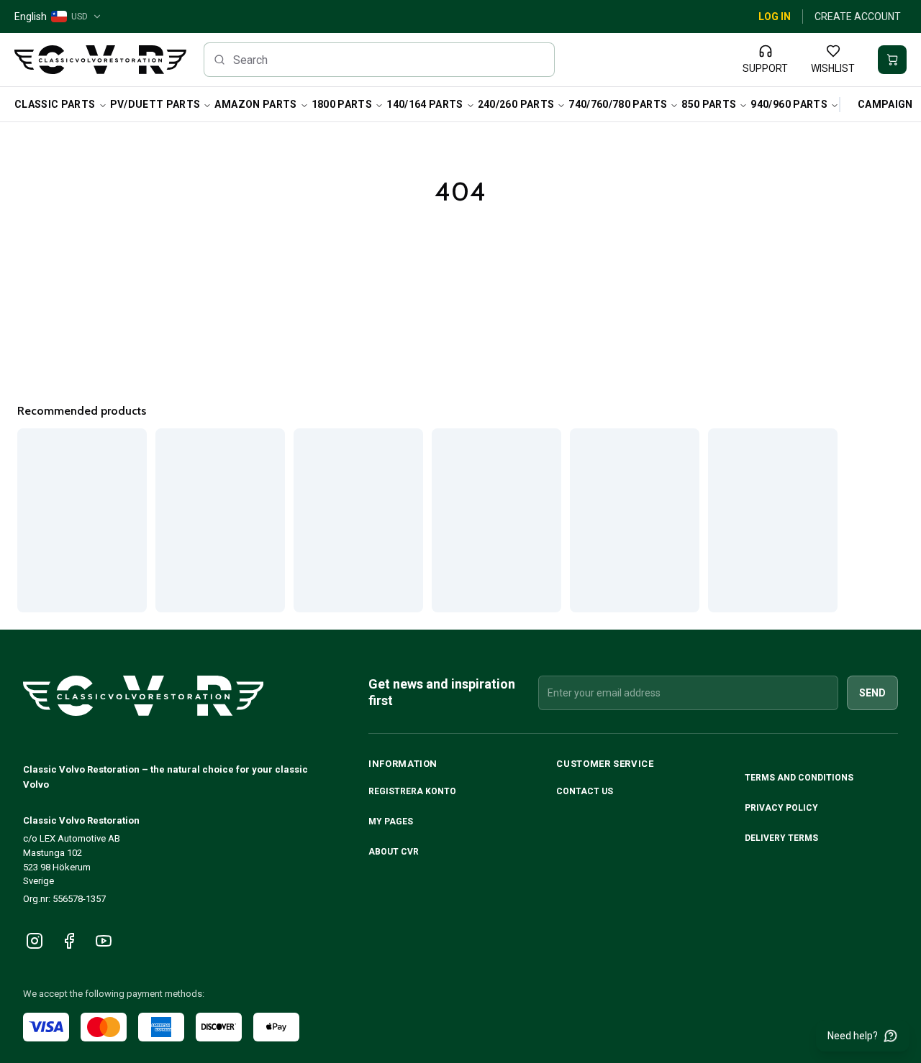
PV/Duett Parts (155, 104)
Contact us (584, 791)
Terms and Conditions (800, 778)
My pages (390, 821)
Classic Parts (55, 104)
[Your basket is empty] (892, 59)
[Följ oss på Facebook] (69, 940)
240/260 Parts (516, 104)
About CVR (393, 852)
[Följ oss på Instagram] (34, 940)
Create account (858, 16)
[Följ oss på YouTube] (103, 940)
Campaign (885, 104)
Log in (774, 16)
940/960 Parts (788, 104)
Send (872, 693)
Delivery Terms (782, 838)
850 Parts (708, 104)
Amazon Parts (255, 104)
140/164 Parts (424, 104)
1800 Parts (342, 104)
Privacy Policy (782, 808)
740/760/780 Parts (617, 104)
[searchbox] (379, 59)
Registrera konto (412, 791)
